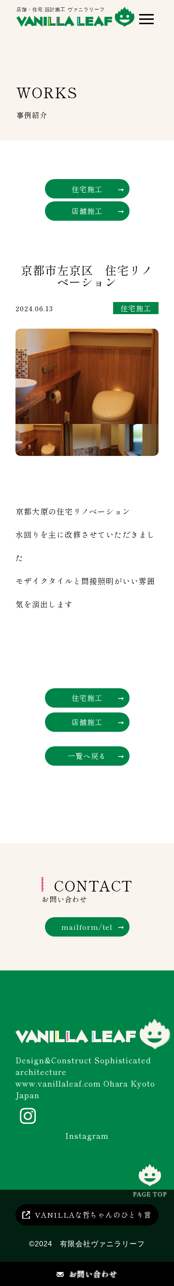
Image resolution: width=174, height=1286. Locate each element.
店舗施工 (87, 211)
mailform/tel (87, 927)
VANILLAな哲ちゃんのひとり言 (93, 1215)
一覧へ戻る (87, 756)
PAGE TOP (150, 1194)
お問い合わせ (93, 1274)
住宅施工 (87, 189)
